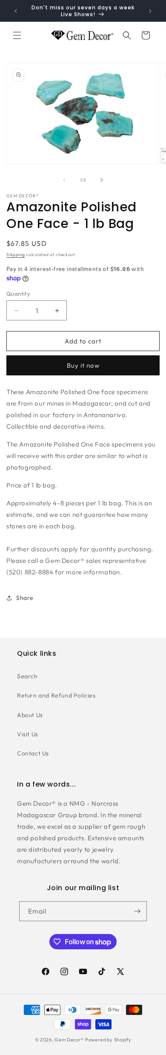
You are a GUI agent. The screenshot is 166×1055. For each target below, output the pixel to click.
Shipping (15, 254)
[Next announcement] (150, 11)
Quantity (18, 293)
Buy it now (83, 365)
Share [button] (25, 598)
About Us (30, 715)
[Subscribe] (137, 911)
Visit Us (27, 734)
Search (27, 676)
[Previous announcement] (15, 11)
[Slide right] (101, 179)
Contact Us (33, 753)
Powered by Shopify (108, 1040)
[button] (17, 35)
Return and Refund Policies (56, 695)
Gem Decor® (69, 1040)
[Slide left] (64, 179)
